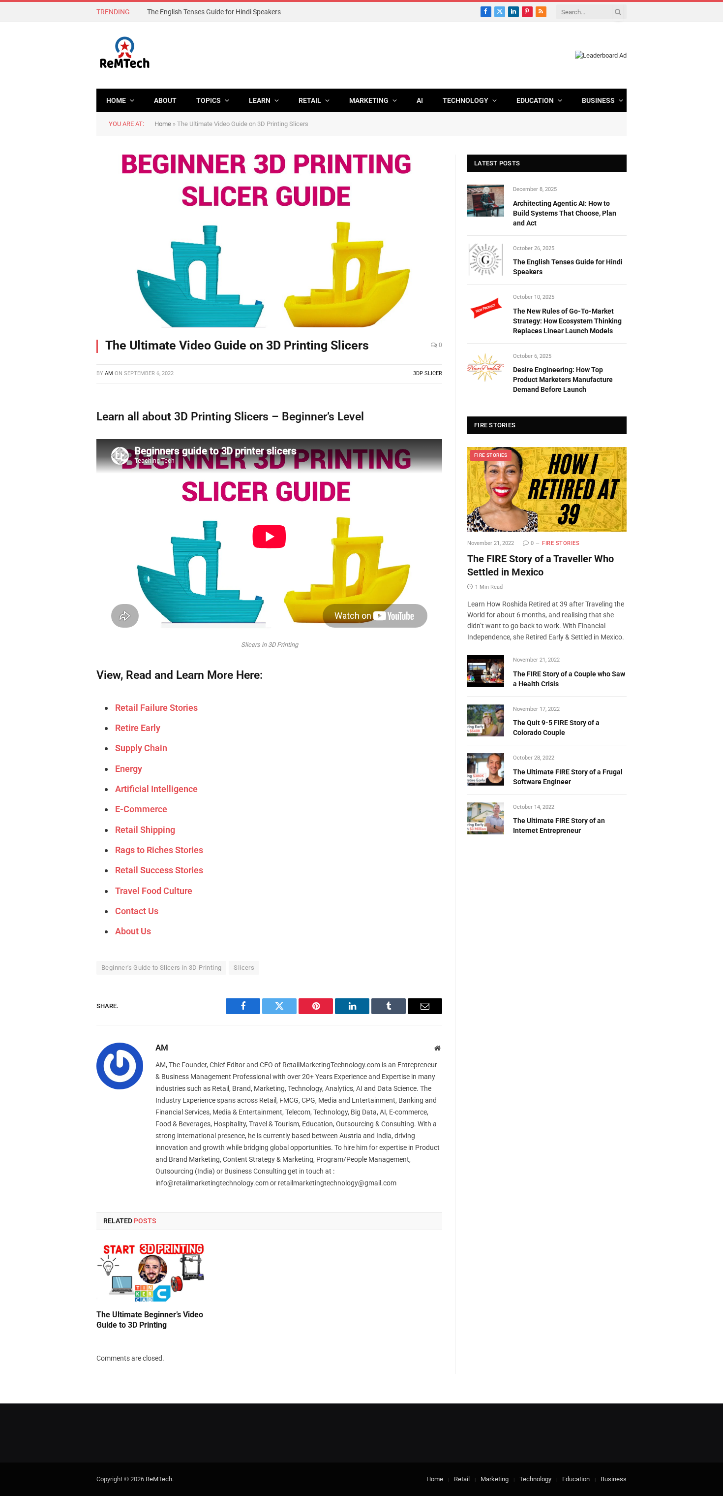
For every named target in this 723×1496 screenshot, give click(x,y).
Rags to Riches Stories (159, 850)
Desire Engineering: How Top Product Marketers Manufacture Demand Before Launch (563, 379)
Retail (310, 100)
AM (109, 373)
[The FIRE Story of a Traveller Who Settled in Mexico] (547, 489)
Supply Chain (141, 748)
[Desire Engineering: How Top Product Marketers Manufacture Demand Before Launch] (485, 367)
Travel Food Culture (153, 891)
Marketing (369, 100)
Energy (128, 769)
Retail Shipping (145, 830)
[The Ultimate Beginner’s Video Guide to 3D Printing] (150, 1273)
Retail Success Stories (159, 870)
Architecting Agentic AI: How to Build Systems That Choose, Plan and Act (564, 213)
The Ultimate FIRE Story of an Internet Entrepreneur (559, 825)
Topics (208, 100)
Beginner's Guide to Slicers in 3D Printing (161, 967)
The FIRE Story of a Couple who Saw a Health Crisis (569, 679)
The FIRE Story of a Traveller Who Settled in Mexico (540, 565)
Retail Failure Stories (156, 707)
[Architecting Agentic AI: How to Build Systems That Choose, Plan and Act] (485, 201)
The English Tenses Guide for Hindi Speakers (214, 12)
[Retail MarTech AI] (124, 55)
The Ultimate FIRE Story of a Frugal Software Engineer (568, 777)
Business (598, 100)
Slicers (244, 967)
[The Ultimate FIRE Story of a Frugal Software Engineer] (485, 769)
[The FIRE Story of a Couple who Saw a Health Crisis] (485, 671)
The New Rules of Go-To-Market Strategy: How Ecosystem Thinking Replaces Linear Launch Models (567, 321)
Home (116, 100)
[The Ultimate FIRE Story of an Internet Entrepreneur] (485, 818)
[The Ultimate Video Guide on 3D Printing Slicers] (269, 241)
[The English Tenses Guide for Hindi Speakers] (485, 260)
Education (535, 100)
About (165, 100)
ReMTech (159, 1479)
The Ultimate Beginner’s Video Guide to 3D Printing (149, 1320)
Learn (260, 100)
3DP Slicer (427, 373)
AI (420, 100)
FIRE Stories (491, 455)
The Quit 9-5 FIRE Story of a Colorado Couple (556, 727)
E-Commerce (141, 809)
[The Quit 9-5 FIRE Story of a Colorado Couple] (485, 720)
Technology (465, 100)
